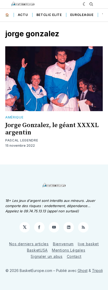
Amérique (14, 117)
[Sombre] (85, 4)
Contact (74, 256)
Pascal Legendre (21, 140)
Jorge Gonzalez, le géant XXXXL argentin (52, 129)
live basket (88, 244)
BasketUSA (37, 250)
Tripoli (97, 270)
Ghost (83, 270)
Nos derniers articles (29, 244)
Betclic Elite (49, 15)
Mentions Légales (68, 250)
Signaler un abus (46, 256)
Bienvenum (63, 244)
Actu (23, 15)
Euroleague (82, 15)
